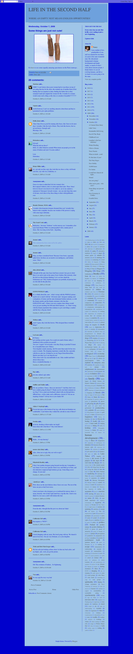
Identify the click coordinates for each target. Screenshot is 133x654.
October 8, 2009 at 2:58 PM (41, 455)
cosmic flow (88, 316)
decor (90, 327)
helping (102, 423)
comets (96, 296)
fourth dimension (100, 390)
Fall (96, 376)
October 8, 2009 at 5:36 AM (41, 263)
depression (98, 327)
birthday (87, 266)
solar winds (90, 577)
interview (99, 447)
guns (88, 414)
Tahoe (94, 597)
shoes (35, 74)
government (88, 408)
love (101, 469)
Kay (34, 372)
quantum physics (90, 542)
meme (86, 478)
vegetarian (93, 611)
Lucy (91, 471)
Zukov (91, 630)
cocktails (96, 294)
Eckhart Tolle (89, 351)
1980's (88, 242)
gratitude (91, 410)
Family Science (97, 381)
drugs (90, 345)
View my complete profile (93, 79)
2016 (89, 94)
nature (89, 498)
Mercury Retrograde (98, 480)
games (86, 401)
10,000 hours (93, 166)
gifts (97, 403)
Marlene (35, 84)
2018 (89, 88)
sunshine (100, 588)
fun (103, 395)
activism (102, 247)
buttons (94, 278)
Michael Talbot (91, 482)
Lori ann (36, 335)
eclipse (99, 351)
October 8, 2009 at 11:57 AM (42, 414)
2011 (89, 107)
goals (89, 406)
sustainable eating (92, 593)
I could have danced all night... (96, 173)
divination (100, 336)
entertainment (100, 369)
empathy (97, 365)
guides (98, 412)
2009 (89, 113)
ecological (89, 353)
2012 (89, 104)
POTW (87, 529)
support (87, 591)
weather (102, 617)
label (89, 454)
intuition (87, 449)
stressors (95, 586)
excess (102, 374)
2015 (89, 97)
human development (91, 436)
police (94, 522)
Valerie (35, 106)
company (100, 300)
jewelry (102, 449)
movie (95, 491)
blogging (88, 271)
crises (101, 320)
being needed (94, 264)
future (95, 397)
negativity (98, 502)
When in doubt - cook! (96, 154)
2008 (89, 231)
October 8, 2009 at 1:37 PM (41, 442)
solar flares (101, 575)
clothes (89, 294)
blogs (98, 271)
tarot (101, 597)
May (90, 215)
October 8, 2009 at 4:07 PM (41, 475)
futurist (102, 397)
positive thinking (97, 527)
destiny (93, 329)
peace (88, 518)
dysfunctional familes (91, 347)
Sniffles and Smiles (39, 385)
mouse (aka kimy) (38, 449)
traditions (95, 604)
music (98, 494)
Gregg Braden (90, 412)
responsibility (97, 551)
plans (103, 520)
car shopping (98, 281)
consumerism (88, 309)
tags (88, 597)
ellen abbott (37, 270)
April (91, 218)
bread (93, 276)
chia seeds (99, 287)
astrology (99, 257)
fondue (97, 388)
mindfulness (100, 485)
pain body (100, 513)
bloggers (99, 269)
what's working (95, 621)
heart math (94, 423)
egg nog (89, 358)
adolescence (99, 249)
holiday (88, 428)
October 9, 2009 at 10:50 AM (42, 567)
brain (86, 276)
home (94, 430)
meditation (99, 476)
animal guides (89, 255)
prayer (93, 533)
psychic (100, 538)
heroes (88, 426)
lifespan (97, 463)
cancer (89, 281)
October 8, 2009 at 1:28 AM (41, 114)
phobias (97, 520)
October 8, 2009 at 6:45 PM (41, 539)
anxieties (87, 257)
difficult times (98, 331)
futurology (89, 399)
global (102, 404)
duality (99, 345)
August (91, 205)
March (91, 221)
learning (87, 458)
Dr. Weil (97, 342)
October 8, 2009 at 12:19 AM (42, 99)
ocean (102, 509)
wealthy (94, 617)
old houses (91, 511)
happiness (88, 416)
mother (99, 489)
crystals (96, 322)
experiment (89, 376)
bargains (96, 262)
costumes (99, 316)
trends (90, 606)
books (97, 273)
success (87, 588)
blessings (101, 266)
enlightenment (89, 369)
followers (91, 388)
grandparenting (99, 408)
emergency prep (99, 362)
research (87, 551)
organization (88, 513)
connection (98, 303)
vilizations (87, 613)
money (94, 487)
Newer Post (32, 589)
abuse (88, 247)
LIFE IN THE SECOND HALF (60, 9)
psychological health (92, 540)
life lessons (95, 458)
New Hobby (93, 163)
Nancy (95, 47)
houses (100, 432)
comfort (102, 296)
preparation (99, 536)
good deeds (98, 406)
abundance (101, 244)
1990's (94, 242)
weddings (98, 619)
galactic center (99, 399)
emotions (89, 365)
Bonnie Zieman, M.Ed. (40, 205)
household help (89, 432)
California (101, 278)
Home (54, 589)
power (93, 529)
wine (91, 626)
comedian (89, 296)
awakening (95, 260)
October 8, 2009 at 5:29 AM (41, 215)
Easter (100, 349)
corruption (99, 314)
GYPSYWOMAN (39, 291)
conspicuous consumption (94, 307)
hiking (95, 426)
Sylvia (35, 436)
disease (99, 334)
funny (89, 397)
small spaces (95, 573)
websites (90, 619)
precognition (101, 533)
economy (100, 353)
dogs (87, 338)
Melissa (35, 320)
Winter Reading (94, 145)
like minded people (99, 465)
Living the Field (92, 469)
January (91, 227)
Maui (86, 476)
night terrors (92, 507)
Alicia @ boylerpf (38, 406)
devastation (101, 329)
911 (96, 244)
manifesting (90, 474)
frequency (89, 393)
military (87, 485)
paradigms (88, 516)
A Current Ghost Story (96, 125)
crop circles (88, 322)
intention (87, 445)
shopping (94, 571)
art (93, 257)
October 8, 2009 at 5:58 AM (41, 285)
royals (86, 555)
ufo (95, 606)
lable (95, 454)
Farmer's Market (89, 383)
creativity (94, 318)
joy (96, 451)
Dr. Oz (98, 340)
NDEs (97, 498)
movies (101, 491)
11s (98, 240)
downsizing (90, 340)
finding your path (91, 385)
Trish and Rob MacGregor (42, 546)
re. (93, 544)
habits (93, 414)
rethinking (87, 553)
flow (86, 388)
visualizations (88, 615)
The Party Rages (94, 160)
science (96, 558)
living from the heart (98, 467)
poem (88, 522)
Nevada (94, 505)
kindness (102, 451)
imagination (101, 440)
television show (90, 600)
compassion (88, 303)
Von (34, 574)
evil (86, 374)
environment (98, 371)
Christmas (101, 292)
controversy (94, 311)
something (99, 577)
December (92, 116)
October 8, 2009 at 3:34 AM (41, 174)
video (100, 610)
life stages (96, 460)
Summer (93, 588)
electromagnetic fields (92, 360)
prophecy (93, 538)
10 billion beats (91, 240)
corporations (91, 314)
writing (99, 628)
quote (100, 542)
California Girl (38, 518)
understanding (88, 608)
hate (94, 419)
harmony (87, 419)
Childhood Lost (94, 137)
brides (100, 276)
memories (94, 478)
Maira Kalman (100, 471)
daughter (94, 325)
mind (92, 485)
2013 (89, 101)
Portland (92, 525)
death (102, 324)
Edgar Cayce (92, 356)
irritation (95, 449)
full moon (97, 395)
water (88, 617)
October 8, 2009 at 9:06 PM (41, 555)
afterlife (87, 251)
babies (89, 262)
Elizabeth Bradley (39, 462)
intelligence (99, 443)
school (89, 558)
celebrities (98, 283)
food (102, 387)
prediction (90, 536)
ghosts (102, 401)
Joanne (35, 240)
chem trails (88, 287)
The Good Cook (38, 222)
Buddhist (87, 278)
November (92, 119)
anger (100, 253)
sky (101, 571)
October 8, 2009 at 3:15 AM (41, 159)
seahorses (94, 560)
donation (102, 338)
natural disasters (99, 496)
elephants (88, 362)
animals (99, 255)
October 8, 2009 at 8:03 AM (41, 365)
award (102, 260)
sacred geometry (94, 555)
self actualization (97, 562)
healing (87, 421)
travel (102, 604)
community (90, 300)
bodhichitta (88, 274)
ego (95, 358)
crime (101, 318)
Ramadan (87, 544)
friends (98, 392)
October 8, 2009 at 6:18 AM (41, 328)
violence (98, 613)
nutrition (95, 509)
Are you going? (93, 180)
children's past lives (90, 292)
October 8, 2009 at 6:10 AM (41, 313)
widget (92, 624)
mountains (88, 491)
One (100, 511)
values (87, 611)
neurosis (87, 505)
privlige (87, 538)
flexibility (99, 385)
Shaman (89, 566)
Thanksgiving (88, 602)
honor (101, 430)
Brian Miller (37, 166)
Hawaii (100, 419)
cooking (102, 311)
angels (94, 253)
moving (91, 494)
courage (87, 318)
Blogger (74, 641)
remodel (99, 549)
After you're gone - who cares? (96, 184)
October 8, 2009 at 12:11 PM (42, 430)
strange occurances (91, 584)
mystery (91, 496)
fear (103, 383)
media (92, 476)
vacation (98, 608)
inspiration (90, 443)
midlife (100, 482)
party (103, 516)
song (86, 579)
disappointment (89, 334)
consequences (101, 305)
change (88, 285)
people (95, 518)
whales (87, 621)
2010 (89, 110)
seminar (87, 564)
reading (100, 544)
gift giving (90, 403)
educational (100, 356)
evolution (93, 373)
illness (93, 440)
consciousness (89, 305)
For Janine (92, 169)
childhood (87, 289)
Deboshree (36, 140)
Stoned (91, 177)
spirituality (89, 582)
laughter (99, 456)
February (92, 224)
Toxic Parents (93, 151)
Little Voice (92, 128)
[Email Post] (50, 72)
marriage (99, 474)
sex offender (100, 564)
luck (86, 471)
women (97, 626)
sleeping (87, 573)
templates (100, 600)
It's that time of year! (95, 157)
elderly (100, 358)
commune (90, 298)
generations (94, 401)
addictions (90, 249)
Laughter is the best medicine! (95, 141)
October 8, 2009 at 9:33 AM (41, 378)
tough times (97, 602)
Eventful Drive (93, 198)
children (98, 289)
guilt (103, 412)
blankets (95, 266)
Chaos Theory (99, 285)
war (103, 615)
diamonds (89, 331)
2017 (89, 91)
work (102, 626)
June (90, 211)
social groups (91, 575)
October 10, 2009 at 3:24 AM (42, 580)
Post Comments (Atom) (44, 593)
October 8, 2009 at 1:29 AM (41, 133)
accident (95, 247)
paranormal (96, 516)
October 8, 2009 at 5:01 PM (41, 512)
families (102, 376)
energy (97, 367)
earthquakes (92, 349)
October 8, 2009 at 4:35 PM (41, 499)
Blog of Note (91, 269)
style (101, 586)
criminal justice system (91, 320)
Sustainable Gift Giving (96, 131)
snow (103, 573)
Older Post (75, 589)
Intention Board (98, 445)
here (32, 67)
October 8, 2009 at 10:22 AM (42, 399)
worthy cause (91, 628)
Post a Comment (36, 585)
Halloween (100, 414)
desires (87, 329)
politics (101, 522)
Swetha (35, 421)
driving (102, 342)
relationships (88, 549)
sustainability (97, 591)
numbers (100, 507)
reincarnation (98, 547)
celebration (88, 283)
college (102, 294)
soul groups (97, 579)
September (92, 202)
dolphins (95, 338)
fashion (98, 383)
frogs (86, 395)
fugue (91, 395)
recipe (87, 546)
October (92, 122)
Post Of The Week (94, 134)
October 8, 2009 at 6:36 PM (41, 524)
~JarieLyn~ (36, 482)
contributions (99, 309)
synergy (102, 595)
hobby (101, 426)
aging (94, 251)
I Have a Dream (94, 148)
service (93, 564)
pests (92, 520)
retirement (94, 553)
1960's (102, 240)
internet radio (89, 447)
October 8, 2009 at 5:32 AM (41, 233)
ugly (39, 74)
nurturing (88, 509)
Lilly (88, 467)
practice (87, 533)
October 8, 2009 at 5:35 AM (41, 246)
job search (90, 451)
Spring (100, 582)
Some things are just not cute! (96, 189)
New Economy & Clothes (94, 194)
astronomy (87, 260)
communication (100, 298)
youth (86, 630)
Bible (101, 264)
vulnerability (97, 615)
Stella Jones (37, 121)
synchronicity (90, 595)
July (90, 208)
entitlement (90, 371)
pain (94, 513)
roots (101, 553)
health (95, 421)
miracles (87, 487)
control (87, 311)
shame (95, 566)
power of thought (97, 531)
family (91, 378)
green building (100, 410)
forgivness (91, 390)
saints (103, 555)
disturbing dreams (90, 336)
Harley (100, 417)
